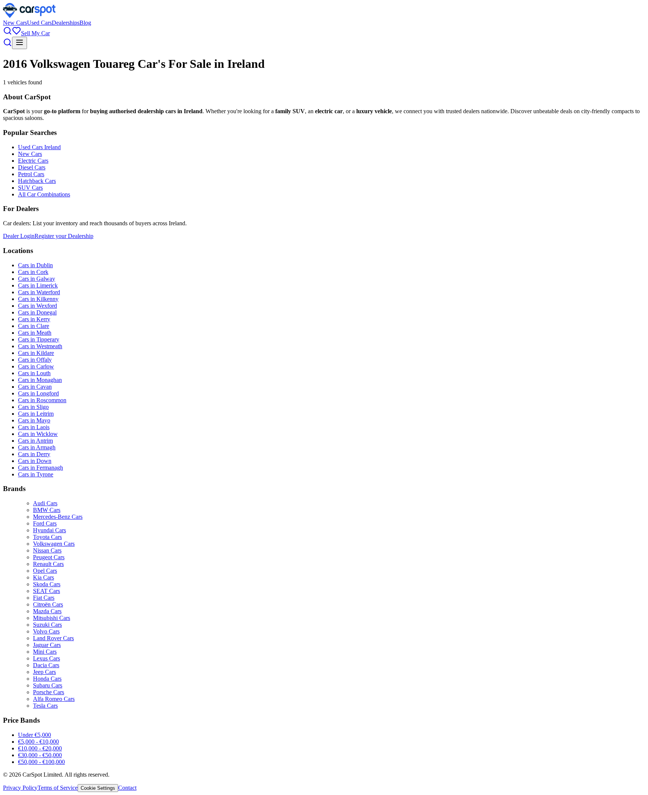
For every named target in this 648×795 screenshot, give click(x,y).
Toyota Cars (47, 537)
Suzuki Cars (47, 624)
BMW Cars (46, 510)
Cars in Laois (34, 427)
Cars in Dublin (35, 265)
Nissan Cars (47, 550)
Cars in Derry (34, 454)
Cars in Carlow (36, 366)
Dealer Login (18, 236)
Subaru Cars (47, 685)
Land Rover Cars (53, 638)
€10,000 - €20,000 (40, 748)
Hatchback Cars (37, 181)
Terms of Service (58, 788)
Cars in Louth (34, 373)
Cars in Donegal (37, 312)
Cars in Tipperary (38, 339)
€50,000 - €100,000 (41, 762)
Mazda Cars (47, 611)
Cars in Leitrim (36, 413)
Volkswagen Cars (54, 543)
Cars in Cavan (35, 386)
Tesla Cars (45, 705)
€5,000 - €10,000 (38, 741)
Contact (127, 788)
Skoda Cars (46, 584)
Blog (85, 22)
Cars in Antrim (35, 440)
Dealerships (66, 22)
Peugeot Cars (48, 557)
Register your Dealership (63, 236)
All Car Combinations (44, 194)
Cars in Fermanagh (40, 467)
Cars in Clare (33, 326)
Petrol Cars (31, 174)
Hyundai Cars (49, 530)
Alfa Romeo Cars (54, 699)
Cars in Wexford (37, 305)
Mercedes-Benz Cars (57, 517)
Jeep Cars (44, 672)
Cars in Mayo (34, 420)
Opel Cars (45, 570)
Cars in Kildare (36, 353)
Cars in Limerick (38, 285)
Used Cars (39, 22)
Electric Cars (33, 160)
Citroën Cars (48, 604)
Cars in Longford (38, 393)
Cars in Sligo (33, 407)
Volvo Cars (46, 631)
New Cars (15, 22)
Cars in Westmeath (40, 346)
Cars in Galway (36, 278)
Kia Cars (43, 577)
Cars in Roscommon (42, 400)
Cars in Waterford (39, 292)
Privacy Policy (20, 788)
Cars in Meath (34, 332)
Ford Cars (45, 523)
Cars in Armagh (37, 447)
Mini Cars (45, 651)
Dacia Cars (46, 665)
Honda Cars (47, 678)
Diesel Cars (31, 167)
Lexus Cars (46, 658)
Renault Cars (48, 564)
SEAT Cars (46, 591)
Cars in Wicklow (38, 434)
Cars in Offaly (35, 359)
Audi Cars (45, 503)
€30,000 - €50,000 (40, 755)
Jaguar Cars (47, 645)
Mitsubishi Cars (51, 618)
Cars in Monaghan (40, 380)
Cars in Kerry (34, 319)
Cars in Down (34, 461)
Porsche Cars (48, 692)
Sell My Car (35, 33)
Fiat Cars (43, 597)
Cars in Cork (33, 272)
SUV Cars (30, 187)
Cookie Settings (98, 788)
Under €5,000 (34, 735)
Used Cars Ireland (39, 147)
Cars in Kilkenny (38, 299)
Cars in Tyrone (35, 474)
